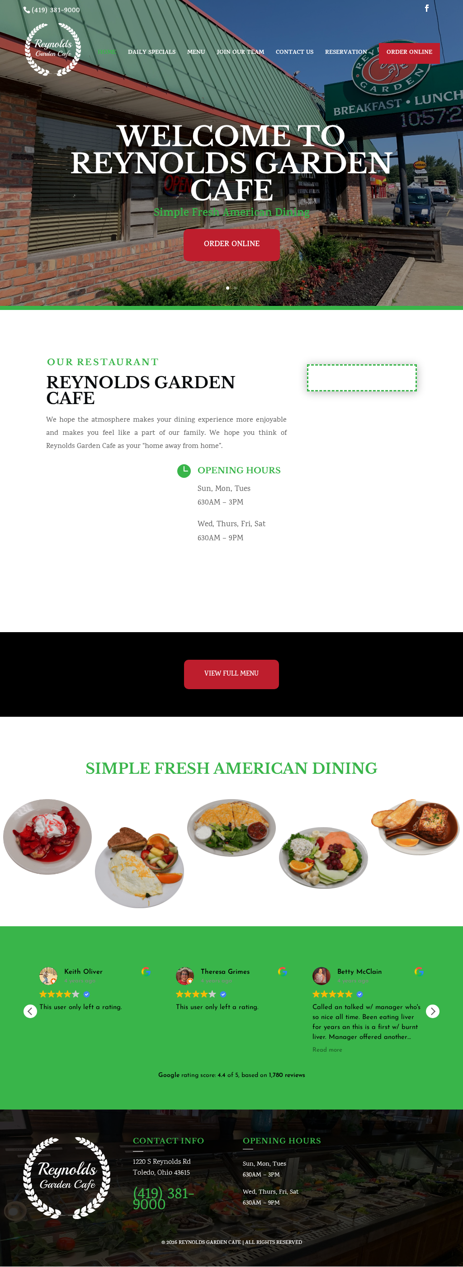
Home (107, 54)
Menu (196, 54)
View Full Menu (231, 674)
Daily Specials (151, 54)
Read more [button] (327, 1050)
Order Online (409, 53)
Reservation (346, 54)
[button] (432, 1011)
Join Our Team (240, 54)
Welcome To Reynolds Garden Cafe (231, 164)
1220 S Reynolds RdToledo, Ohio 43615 (162, 1167)
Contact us (294, 54)
